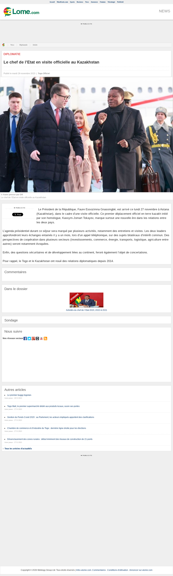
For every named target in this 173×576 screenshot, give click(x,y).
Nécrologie (111, 2)
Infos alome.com (83, 570)
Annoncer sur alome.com (140, 570)
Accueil (52, 2)
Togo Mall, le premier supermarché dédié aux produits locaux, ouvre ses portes (43, 406)
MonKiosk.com (62, 2)
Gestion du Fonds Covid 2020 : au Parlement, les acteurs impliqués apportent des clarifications (50, 417)
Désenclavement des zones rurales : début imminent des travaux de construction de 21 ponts (49, 439)
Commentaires (99, 570)
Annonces (94, 2)
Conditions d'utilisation (117, 570)
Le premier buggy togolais (19, 395)
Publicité (120, 2)
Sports (72, 2)
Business (80, 2)
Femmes (103, 2)
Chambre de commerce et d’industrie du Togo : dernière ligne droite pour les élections (46, 428)
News (87, 2)
